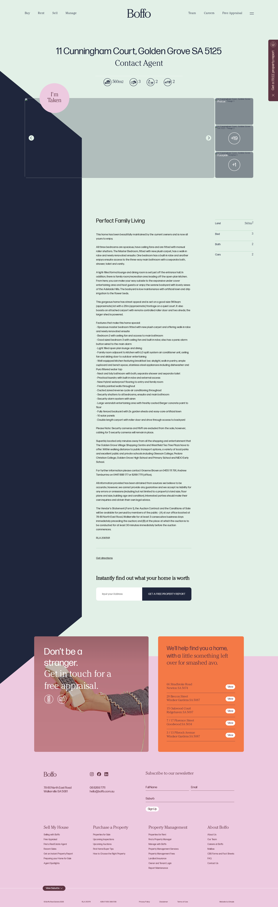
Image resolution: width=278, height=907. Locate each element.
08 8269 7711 (97, 787)
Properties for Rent (157, 834)
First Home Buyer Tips (103, 849)
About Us (211, 834)
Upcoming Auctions (102, 844)
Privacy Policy (144, 902)
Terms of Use (182, 902)
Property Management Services (164, 849)
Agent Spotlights (52, 863)
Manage (71, 13)
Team (192, 13)
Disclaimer (163, 902)
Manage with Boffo (158, 844)
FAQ (209, 858)
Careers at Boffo (215, 844)
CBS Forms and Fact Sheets (220, 853)
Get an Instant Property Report (58, 853)
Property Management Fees (162, 853)
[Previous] (31, 138)
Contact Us (212, 863)
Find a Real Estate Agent (55, 844)
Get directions (104, 558)
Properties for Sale (101, 834)
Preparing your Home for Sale (57, 858)
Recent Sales (50, 849)
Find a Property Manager (160, 839)
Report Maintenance (158, 868)
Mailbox (210, 849)
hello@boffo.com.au (102, 791)
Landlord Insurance (158, 858)
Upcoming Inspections (103, 839)
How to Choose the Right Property (109, 853)
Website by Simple (226, 902)
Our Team (212, 839)
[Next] (208, 138)
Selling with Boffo (52, 834)
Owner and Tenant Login (160, 863)
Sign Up (152, 809)
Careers (209, 13)
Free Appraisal (232, 13)
